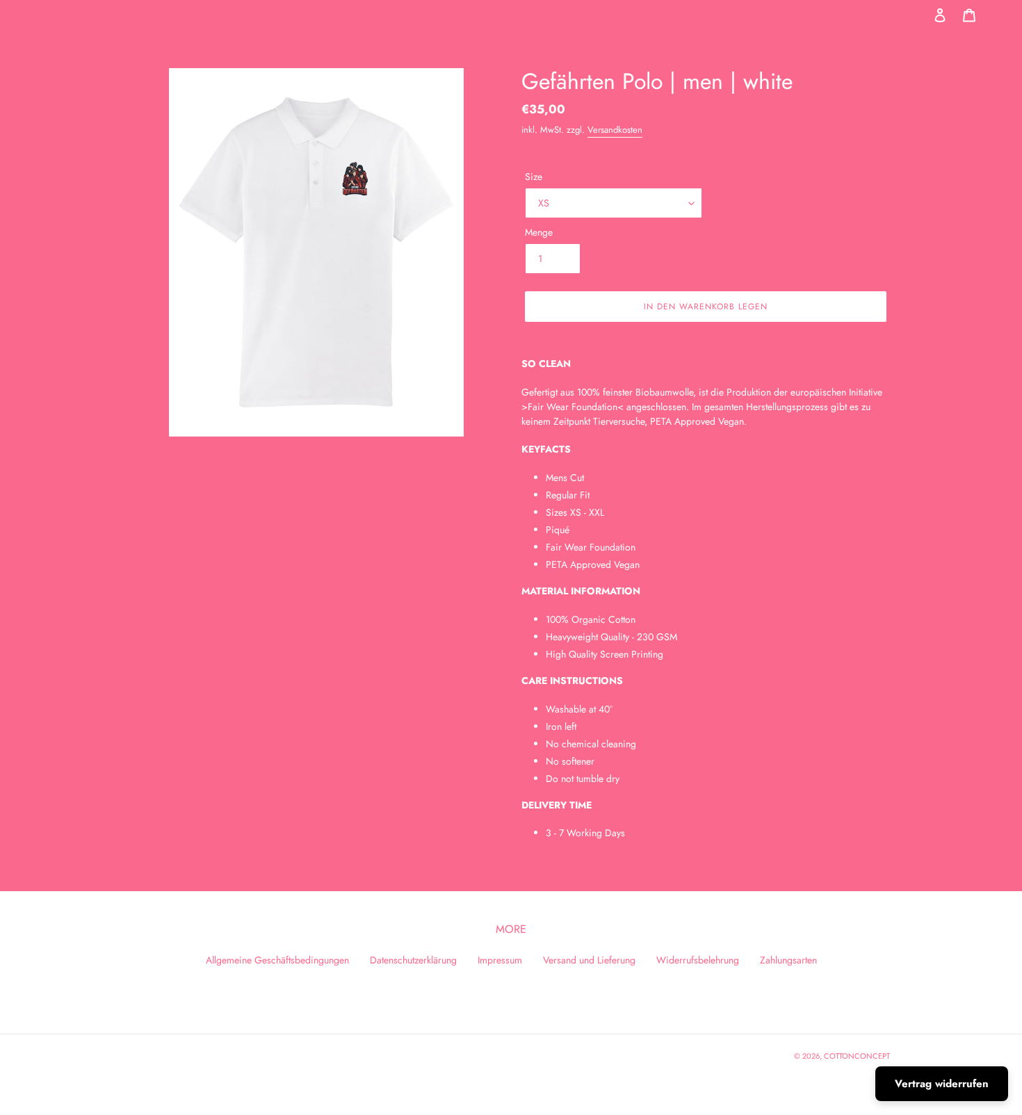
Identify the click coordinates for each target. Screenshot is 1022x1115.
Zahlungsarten (788, 960)
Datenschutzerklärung (413, 960)
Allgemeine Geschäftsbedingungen (277, 960)
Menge (539, 232)
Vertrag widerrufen (942, 1083)
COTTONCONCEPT (857, 1055)
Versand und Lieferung (589, 960)
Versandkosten (614, 129)
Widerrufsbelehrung (697, 960)
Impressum (500, 960)
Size (533, 177)
